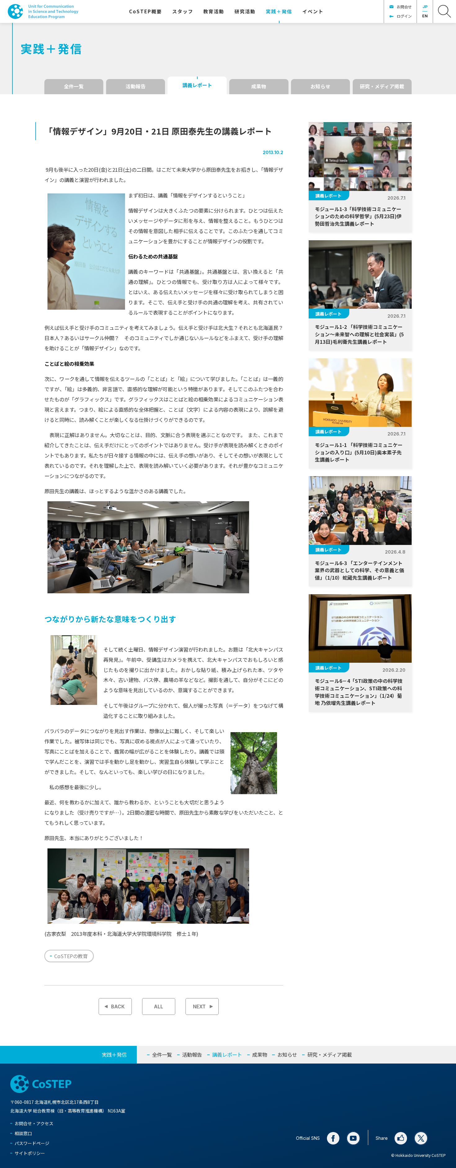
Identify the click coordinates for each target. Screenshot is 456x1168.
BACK (118, 1007)
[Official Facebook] (333, 1138)
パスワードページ (32, 1143)
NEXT (199, 1007)
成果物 (258, 86)
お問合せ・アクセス (34, 1123)
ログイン (404, 16)
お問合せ (404, 7)
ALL (158, 1007)
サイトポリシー (30, 1153)
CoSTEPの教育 (71, 956)
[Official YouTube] (353, 1138)
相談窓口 (23, 1133)
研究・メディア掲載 (382, 86)
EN (425, 16)
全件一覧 (74, 86)
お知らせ (320, 86)
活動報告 (135, 86)
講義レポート (197, 85)
